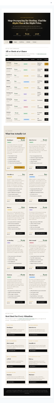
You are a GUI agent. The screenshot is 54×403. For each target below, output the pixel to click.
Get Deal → (48, 63)
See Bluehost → (33, 382)
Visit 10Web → (42, 200)
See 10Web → (11, 366)
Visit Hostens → (20, 302)
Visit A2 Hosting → (19, 267)
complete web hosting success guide (26, 318)
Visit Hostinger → (19, 167)
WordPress (21, 42)
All (10, 42)
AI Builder (28, 42)
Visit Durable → (20, 200)
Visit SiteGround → (41, 267)
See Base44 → (33, 366)
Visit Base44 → (20, 233)
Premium (34, 42)
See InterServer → (34, 334)
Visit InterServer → (41, 167)
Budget (15, 42)
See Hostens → (11, 382)
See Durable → (33, 350)
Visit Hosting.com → (41, 233)
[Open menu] (51, 3)
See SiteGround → (12, 350)
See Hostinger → (12, 334)
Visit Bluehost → (42, 302)
